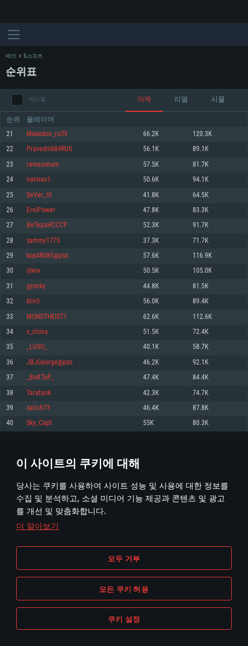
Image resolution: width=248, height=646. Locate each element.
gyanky (36, 286)
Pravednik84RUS (49, 149)
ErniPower (41, 210)
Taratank (39, 393)
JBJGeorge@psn (50, 362)
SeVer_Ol (39, 195)
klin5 (33, 301)
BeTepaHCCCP (47, 225)
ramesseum (43, 165)
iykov (33, 271)
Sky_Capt (39, 423)
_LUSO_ (37, 347)
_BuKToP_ (40, 377)
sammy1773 (43, 241)
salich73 (38, 408)
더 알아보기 (37, 525)
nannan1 (39, 179)
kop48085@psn (48, 256)
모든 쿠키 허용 (124, 589)
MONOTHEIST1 (47, 317)
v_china (37, 332)
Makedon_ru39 (47, 134)
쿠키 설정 (124, 619)
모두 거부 (124, 558)
